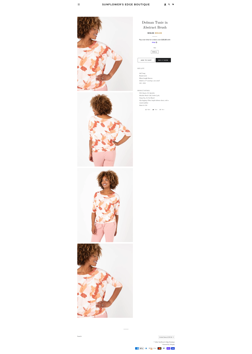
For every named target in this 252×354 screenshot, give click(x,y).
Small (154, 52)
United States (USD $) (165, 337)
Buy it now (163, 60)
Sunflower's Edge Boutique (126, 4)
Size (155, 48)
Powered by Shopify (169, 344)
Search (79, 336)
